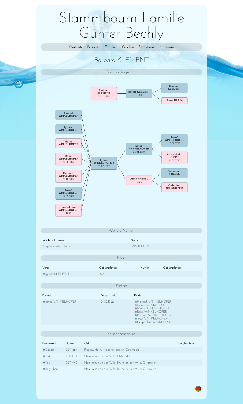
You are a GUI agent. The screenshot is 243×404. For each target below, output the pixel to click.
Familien (111, 47)
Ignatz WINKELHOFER (153, 305)
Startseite (76, 47)
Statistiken (146, 47)
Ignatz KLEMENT (57, 274)
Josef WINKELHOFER (152, 318)
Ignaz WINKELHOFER (60, 301)
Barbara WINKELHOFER (154, 315)
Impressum (166, 47)
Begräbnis (51, 369)
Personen (93, 47)
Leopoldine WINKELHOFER (156, 322)
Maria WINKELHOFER (153, 308)
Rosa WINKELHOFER (152, 311)
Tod (47, 362)
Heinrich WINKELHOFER (154, 301)
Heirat (49, 356)
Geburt (49, 349)
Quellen (128, 47)
